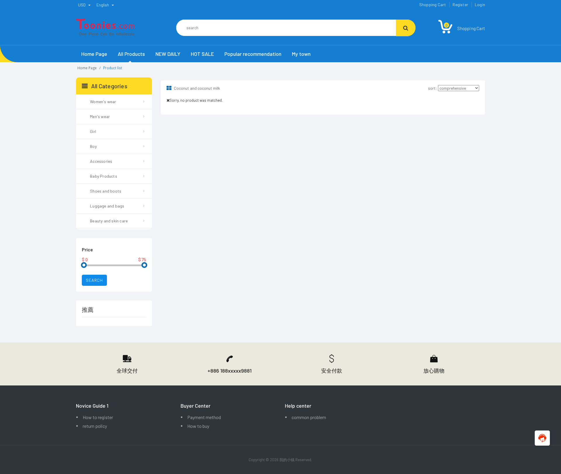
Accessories (101, 161)
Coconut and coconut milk (196, 88)
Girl (93, 131)
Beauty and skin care (109, 220)
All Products (131, 54)
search (94, 280)
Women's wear (103, 101)
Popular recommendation (252, 54)
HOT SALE (202, 54)
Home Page (94, 54)
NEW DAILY (167, 54)
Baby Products (103, 176)
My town (301, 54)
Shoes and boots (105, 190)
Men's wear (100, 116)
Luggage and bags (107, 205)
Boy (93, 146)
